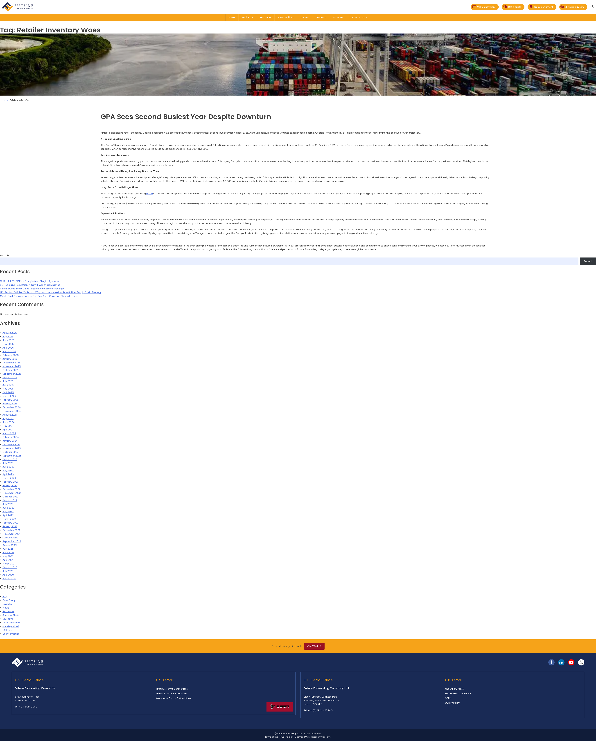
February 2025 (10, 399)
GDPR (448, 698)
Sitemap (299, 737)
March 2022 (9, 518)
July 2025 (7, 381)
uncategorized (10, 626)
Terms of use (271, 737)
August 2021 (9, 545)
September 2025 (11, 373)
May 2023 (8, 470)
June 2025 (8, 384)
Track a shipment (543, 7)
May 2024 (8, 425)
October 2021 (10, 537)
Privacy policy (286, 737)
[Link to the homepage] (17, 7)
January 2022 (9, 526)
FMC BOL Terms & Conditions (172, 688)
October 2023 (10, 451)
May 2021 (7, 556)
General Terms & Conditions (171, 693)
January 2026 (10, 358)
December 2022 (11, 489)
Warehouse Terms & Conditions (173, 698)
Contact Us (358, 17)
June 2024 (8, 422)
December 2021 (11, 530)
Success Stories (11, 615)
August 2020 (9, 567)
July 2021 (7, 548)
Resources (265, 17)
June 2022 (8, 507)
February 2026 (10, 355)
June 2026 (8, 340)
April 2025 (8, 392)
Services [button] (246, 17)
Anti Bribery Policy (454, 688)
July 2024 (8, 418)
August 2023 (9, 459)
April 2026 (8, 347)
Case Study (8, 600)
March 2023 (9, 478)
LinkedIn (7, 603)
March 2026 (9, 351)
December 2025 (11, 362)
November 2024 (11, 411)
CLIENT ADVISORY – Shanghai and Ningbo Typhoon (29, 281)
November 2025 (11, 366)
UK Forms (7, 618)
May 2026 (8, 344)
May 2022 (8, 511)
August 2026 (9, 332)
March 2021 (9, 563)
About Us (338, 17)
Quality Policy (452, 702)
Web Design (311, 737)
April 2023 (8, 474)
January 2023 (9, 485)
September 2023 (11, 455)
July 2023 (7, 463)
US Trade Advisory (574, 7)
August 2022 (9, 500)
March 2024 (9, 433)
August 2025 (9, 377)
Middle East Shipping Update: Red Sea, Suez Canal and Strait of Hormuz (40, 296)
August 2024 (9, 414)
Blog (4, 596)
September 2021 (11, 541)
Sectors (305, 17)
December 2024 (11, 407)
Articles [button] (320, 17)
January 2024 (10, 440)
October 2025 (10, 370)
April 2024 (8, 429)
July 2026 (7, 336)
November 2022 (11, 492)
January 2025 (9, 403)
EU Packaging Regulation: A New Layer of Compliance (30, 284)
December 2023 (11, 444)
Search (4, 255)
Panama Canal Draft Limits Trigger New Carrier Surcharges (32, 288)
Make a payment (486, 7)
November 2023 (11, 448)
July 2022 (7, 504)
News (5, 607)
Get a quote (514, 7)
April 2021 (7, 559)
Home (232, 17)
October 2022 (10, 496)
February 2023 (10, 481)
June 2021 (8, 552)
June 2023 (8, 466)
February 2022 (10, 522)
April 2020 (8, 574)
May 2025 (8, 388)
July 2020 (7, 571)
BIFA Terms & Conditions (458, 693)
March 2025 (9, 396)
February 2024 (10, 437)
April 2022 (8, 515)
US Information (11, 633)
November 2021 (11, 533)
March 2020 (9, 578)
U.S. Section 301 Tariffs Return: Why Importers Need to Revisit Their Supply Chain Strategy (50, 292)
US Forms (7, 630)
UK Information (11, 622)
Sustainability (285, 17)
